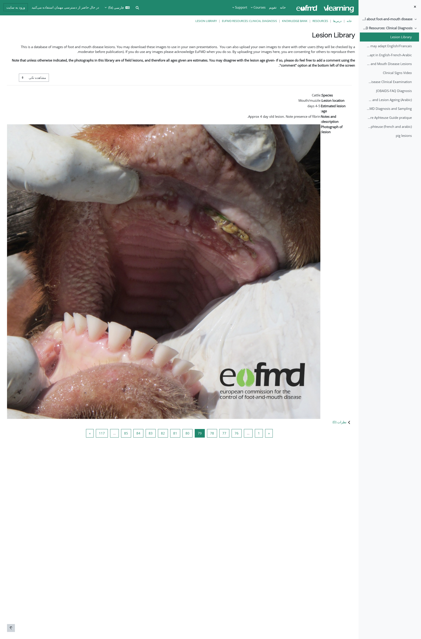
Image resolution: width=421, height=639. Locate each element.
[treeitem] (389, 19)
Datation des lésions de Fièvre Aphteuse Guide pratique (389, 117)
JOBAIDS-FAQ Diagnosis (394, 91)
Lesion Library (401, 37)
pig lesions (404, 135)
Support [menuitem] (241, 7)
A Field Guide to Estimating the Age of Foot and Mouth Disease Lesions (389, 64)
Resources (320, 21)
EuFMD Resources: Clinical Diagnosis (387, 28)
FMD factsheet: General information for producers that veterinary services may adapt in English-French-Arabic (389, 55)
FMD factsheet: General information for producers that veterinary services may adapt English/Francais (389, 46)
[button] (179, 422)
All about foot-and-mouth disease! (387, 19)
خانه (349, 21)
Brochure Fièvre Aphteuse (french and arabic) (389, 126)
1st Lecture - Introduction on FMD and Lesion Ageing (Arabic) (389, 100)
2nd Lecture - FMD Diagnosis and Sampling (389, 108)
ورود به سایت (15, 7)
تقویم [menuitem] (273, 7)
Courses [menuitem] (259, 7)
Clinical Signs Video (397, 73)
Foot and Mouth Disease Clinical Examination (389, 82)
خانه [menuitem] (283, 7)
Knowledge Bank (294, 21)
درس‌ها (337, 21)
